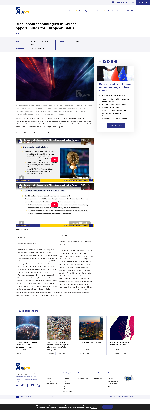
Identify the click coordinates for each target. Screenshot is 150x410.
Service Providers (68, 391)
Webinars (65, 386)
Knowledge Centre (86, 11)
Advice (48, 376)
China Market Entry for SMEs (90, 342)
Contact (110, 386)
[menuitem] (73, 11)
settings (94, 408)
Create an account (122, 2)
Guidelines (66, 378)
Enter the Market (84, 353)
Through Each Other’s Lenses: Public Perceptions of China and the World (58, 344)
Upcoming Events (98, 378)
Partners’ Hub (82, 376)
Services (72, 11)
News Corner (96, 376)
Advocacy (19, 353)
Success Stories (112, 383)
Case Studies (66, 383)
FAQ (64, 388)
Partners (100, 11)
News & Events (113, 11)
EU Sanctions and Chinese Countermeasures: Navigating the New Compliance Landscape (26, 344)
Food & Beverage (116, 353)
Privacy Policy (112, 396)
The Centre (111, 376)
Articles (65, 376)
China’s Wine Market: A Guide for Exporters (119, 343)
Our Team (110, 378)
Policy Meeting (61, 353)
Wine (125, 353)
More (125, 11)
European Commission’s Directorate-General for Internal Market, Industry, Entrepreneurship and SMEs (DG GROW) (27, 376)
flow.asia (132, 396)
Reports (65, 381)
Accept (107, 407)
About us (110, 373)
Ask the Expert (143, 2)
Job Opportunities (113, 381)
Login (132, 2)
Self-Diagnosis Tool (51, 383)
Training (48, 381)
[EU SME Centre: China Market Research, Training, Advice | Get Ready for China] (23, 10)
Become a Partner (83, 378)
